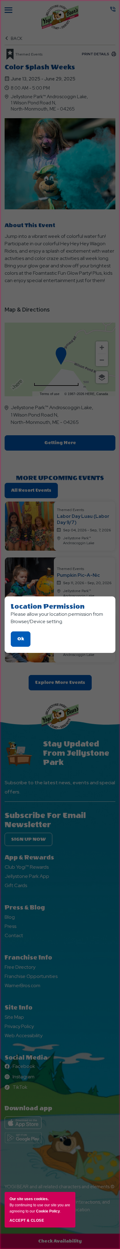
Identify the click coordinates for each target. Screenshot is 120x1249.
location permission (48, 607)
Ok (23, 641)
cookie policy (48, 1211)
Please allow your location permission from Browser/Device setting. (57, 618)
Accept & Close (27, 1220)
